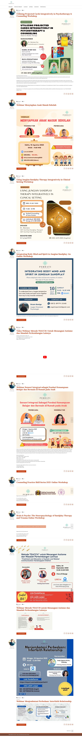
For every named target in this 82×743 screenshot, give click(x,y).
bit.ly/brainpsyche (25, 531)
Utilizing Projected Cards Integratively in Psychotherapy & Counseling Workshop (44, 15)
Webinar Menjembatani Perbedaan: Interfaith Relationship (43, 701)
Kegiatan (36, 6)
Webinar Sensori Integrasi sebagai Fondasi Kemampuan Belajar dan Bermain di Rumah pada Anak (42, 388)
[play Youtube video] (44, 357)
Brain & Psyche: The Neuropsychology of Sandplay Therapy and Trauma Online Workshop (44, 516)
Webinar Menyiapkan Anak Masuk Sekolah (36, 105)
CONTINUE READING (21, 168)
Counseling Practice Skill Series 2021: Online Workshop (42, 482)
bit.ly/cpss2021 (24, 495)
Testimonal (43, 6)
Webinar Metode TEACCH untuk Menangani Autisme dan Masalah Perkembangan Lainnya (43, 609)
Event (19, 10)
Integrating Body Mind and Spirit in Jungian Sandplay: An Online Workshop (43, 255)
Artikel (31, 6)
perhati (12, 16)
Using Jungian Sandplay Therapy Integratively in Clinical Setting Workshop (43, 180)
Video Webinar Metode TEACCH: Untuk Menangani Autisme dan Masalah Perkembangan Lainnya (44, 332)
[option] (44, 46)
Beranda (11, 6)
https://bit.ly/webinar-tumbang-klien (39, 461)
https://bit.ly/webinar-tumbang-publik (32, 460)
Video (19, 327)
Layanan (25, 6)
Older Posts (69, 730)
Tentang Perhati (18, 6)
